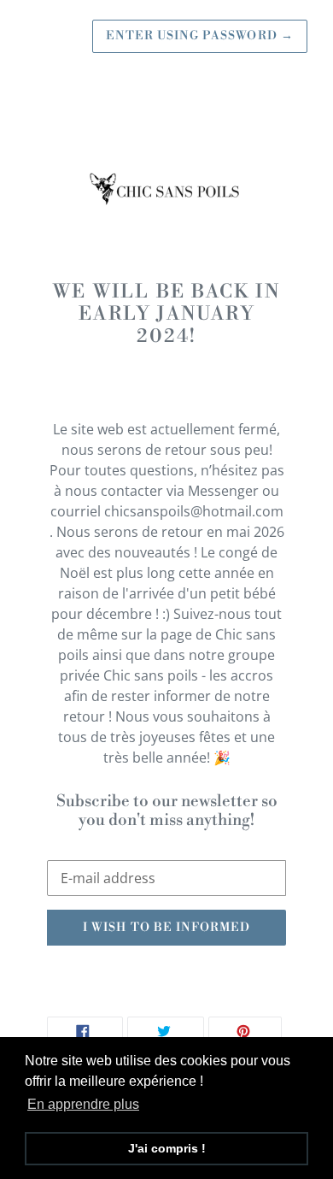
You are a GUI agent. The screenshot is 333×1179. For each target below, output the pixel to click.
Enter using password (200, 36)
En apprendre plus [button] (83, 1104)
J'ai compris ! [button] (167, 1148)
